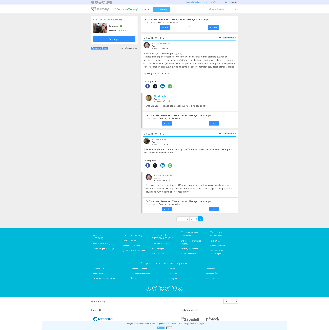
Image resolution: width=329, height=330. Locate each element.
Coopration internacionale (104, 278)
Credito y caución (217, 245)
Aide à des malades (101, 273)
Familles (171, 268)
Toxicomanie (98, 268)
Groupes (146, 9)
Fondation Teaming (101, 243)
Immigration (173, 278)
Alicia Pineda (160, 96)
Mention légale (158, 248)
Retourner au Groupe (100, 48)
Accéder (165, 27)
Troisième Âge (212, 273)
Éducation (135, 278)
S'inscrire (213, 27)
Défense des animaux (140, 268)
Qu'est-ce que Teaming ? (126, 9)
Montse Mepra (159, 139)
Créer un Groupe (161, 9)
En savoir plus (199, 324)
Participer (114, 39)
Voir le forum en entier (129, 48)
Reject (169, 328)
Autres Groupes (212, 278)
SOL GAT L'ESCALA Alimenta (107, 19)
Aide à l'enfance (174, 273)
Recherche (210, 268)
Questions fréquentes (161, 243)
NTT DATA (215, 241)
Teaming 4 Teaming (189, 248)
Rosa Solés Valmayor (162, 43)
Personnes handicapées (141, 273)
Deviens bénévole (188, 253)
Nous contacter (158, 253)
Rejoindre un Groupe (131, 245)
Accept (160, 328)
